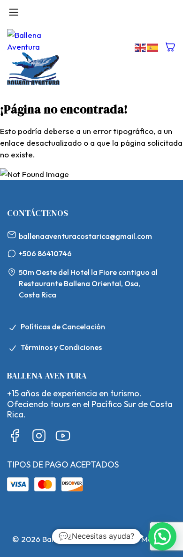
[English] (141, 47)
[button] (162, 536)
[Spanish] (153, 47)
